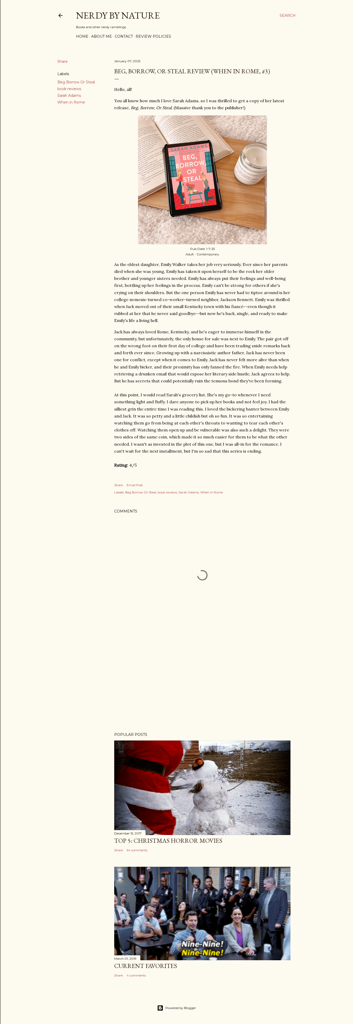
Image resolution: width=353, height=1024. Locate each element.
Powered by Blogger (180, 1008)
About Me (101, 36)
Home (82, 36)
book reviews (69, 88)
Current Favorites (145, 966)
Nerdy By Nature (118, 15)
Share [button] (62, 61)
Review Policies (153, 36)
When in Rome (71, 102)
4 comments (136, 975)
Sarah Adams (69, 95)
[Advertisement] (202, 683)
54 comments (137, 850)
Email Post (135, 485)
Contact (124, 36)
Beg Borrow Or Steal (76, 82)
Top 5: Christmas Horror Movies (168, 841)
